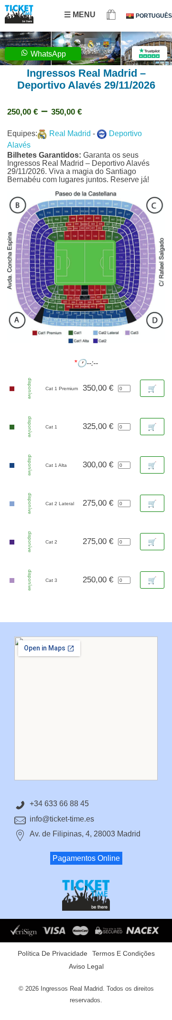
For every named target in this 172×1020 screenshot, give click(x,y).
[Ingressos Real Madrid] (29, 14)
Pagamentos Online (86, 858)
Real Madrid (70, 133)
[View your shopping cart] (111, 15)
